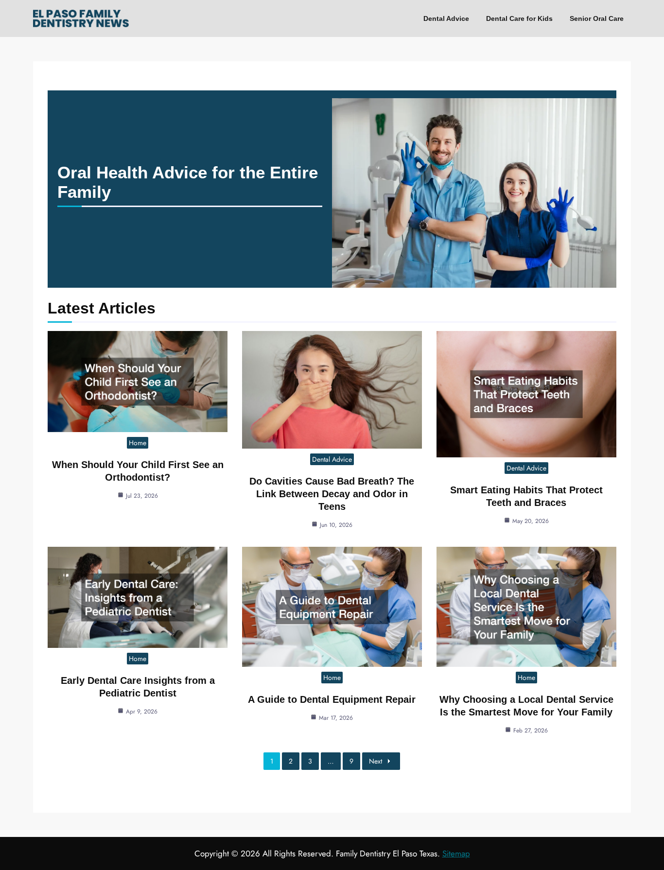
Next (375, 761)
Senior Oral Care (597, 18)
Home (137, 443)
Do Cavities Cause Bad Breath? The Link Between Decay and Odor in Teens (331, 494)
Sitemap (456, 853)
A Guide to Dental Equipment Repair (332, 699)
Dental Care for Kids (519, 18)
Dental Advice (446, 18)
